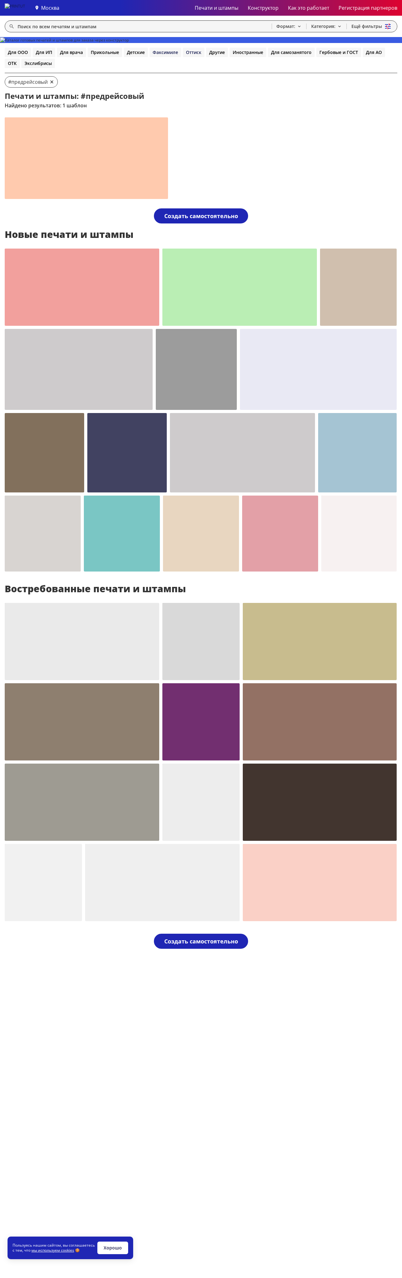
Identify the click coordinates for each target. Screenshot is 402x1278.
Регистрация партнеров (368, 7)
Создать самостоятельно (201, 216)
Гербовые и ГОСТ (338, 52)
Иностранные (248, 52)
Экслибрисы (38, 63)
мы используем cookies (52, 1250)
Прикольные (105, 52)
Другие (217, 52)
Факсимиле (165, 52)
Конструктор (263, 7)
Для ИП (44, 52)
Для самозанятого (291, 52)
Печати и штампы (216, 7)
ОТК (12, 63)
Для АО (374, 52)
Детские (136, 52)
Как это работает (308, 7)
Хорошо (113, 1248)
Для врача (71, 52)
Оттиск (193, 52)
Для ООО (18, 52)
